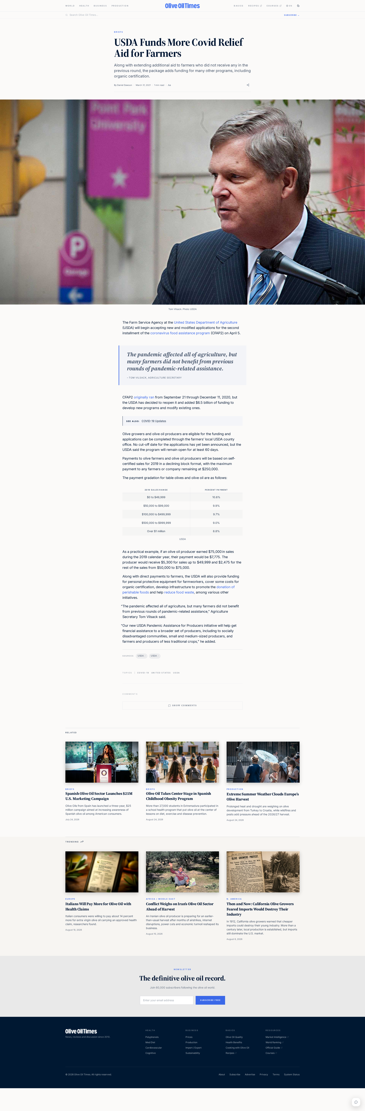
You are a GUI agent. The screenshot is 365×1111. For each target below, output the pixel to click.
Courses (273, 6)
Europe (70, 899)
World (70, 6)
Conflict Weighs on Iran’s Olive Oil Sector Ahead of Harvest (179, 906)
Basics (239, 6)
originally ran (144, 397)
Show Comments (184, 705)
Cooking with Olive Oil (237, 1047)
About (222, 1074)
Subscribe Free (210, 1000)
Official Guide (273, 1047)
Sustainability (193, 1053)
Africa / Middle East (160, 899)
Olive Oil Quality (234, 1037)
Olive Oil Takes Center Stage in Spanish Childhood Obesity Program (178, 796)
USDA (141, 655)
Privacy (264, 1074)
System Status (292, 1074)
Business (100, 6)
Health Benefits (234, 1042)
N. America (234, 899)
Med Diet (150, 1042)
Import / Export (194, 1047)
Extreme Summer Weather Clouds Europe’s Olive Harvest (263, 796)
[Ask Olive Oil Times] (356, 1102)
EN (290, 6)
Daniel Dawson (124, 85)
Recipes (253, 6)
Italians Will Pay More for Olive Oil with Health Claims (98, 906)
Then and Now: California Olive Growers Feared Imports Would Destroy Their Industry (260, 909)
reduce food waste (179, 592)
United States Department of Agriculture (205, 322)
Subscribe (234, 1074)
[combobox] (174, 15)
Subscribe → (292, 15)
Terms (276, 1074)
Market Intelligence (276, 1037)
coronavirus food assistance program (180, 333)
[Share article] (248, 85)
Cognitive (150, 1053)
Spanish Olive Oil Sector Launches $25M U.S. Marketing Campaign (98, 796)
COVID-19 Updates (154, 421)
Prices (189, 1037)
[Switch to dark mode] (298, 6)
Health (84, 6)
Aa (169, 85)
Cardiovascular (153, 1047)
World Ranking (273, 1042)
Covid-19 (143, 673)
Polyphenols (152, 1037)
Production (120, 6)
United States (161, 673)
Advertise (250, 1074)
